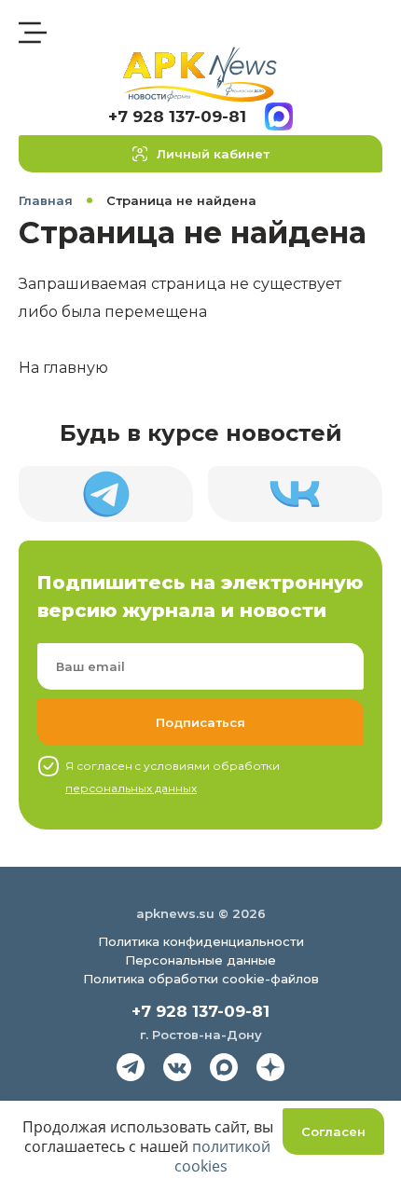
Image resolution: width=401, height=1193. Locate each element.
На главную (63, 368)
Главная (46, 200)
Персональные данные (200, 960)
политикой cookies (222, 1156)
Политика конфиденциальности (201, 941)
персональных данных (131, 788)
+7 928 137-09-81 (177, 116)
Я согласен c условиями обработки (172, 777)
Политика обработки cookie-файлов (201, 978)
